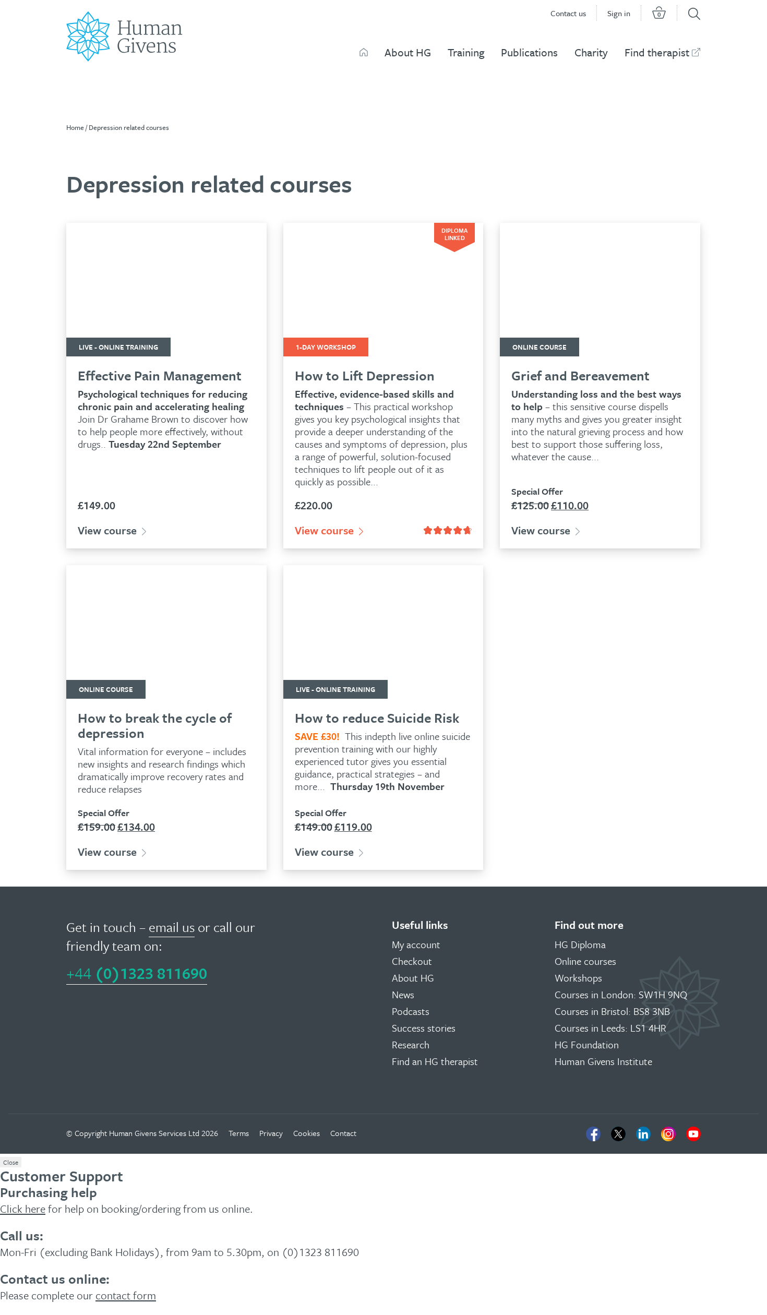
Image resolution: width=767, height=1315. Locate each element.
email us (172, 927)
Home (75, 127)
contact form (125, 1295)
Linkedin (643, 1134)
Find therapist (657, 52)
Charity (591, 52)
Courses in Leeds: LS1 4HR (610, 1028)
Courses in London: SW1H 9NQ (621, 994)
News (403, 994)
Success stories (424, 1028)
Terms (239, 1133)
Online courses (585, 961)
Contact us (568, 13)
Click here (22, 1208)
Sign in (618, 13)
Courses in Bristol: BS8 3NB (612, 1011)
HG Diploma (580, 944)
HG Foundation (587, 1044)
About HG (408, 52)
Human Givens (363, 52)
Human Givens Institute (603, 1061)
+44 (136, 973)
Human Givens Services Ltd (154, 1133)
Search (694, 13)
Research (410, 1044)
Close (10, 1162)
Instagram (668, 1134)
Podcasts (410, 1011)
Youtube (693, 1134)
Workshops (578, 978)
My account (416, 944)
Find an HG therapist (435, 1061)
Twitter (618, 1134)
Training (466, 52)
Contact (343, 1133)
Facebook (593, 1134)
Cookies (306, 1133)
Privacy (271, 1133)
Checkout (412, 961)
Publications (529, 52)
